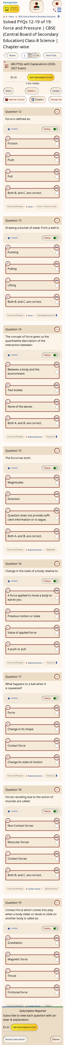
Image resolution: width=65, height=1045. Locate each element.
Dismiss (56, 1039)
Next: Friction (52, 55)
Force (30, 206)
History (47, 129)
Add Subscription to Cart (40, 77)
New (30, 54)
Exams (11, 16)
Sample (56, 91)
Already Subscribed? (15, 1039)
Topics (8, 91)
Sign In (36, 9)
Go (37, 55)
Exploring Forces (35, 437)
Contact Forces (34, 889)
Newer (12, 55)
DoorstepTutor (10, 2)
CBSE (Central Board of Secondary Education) (36, 16)
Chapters (39, 99)
